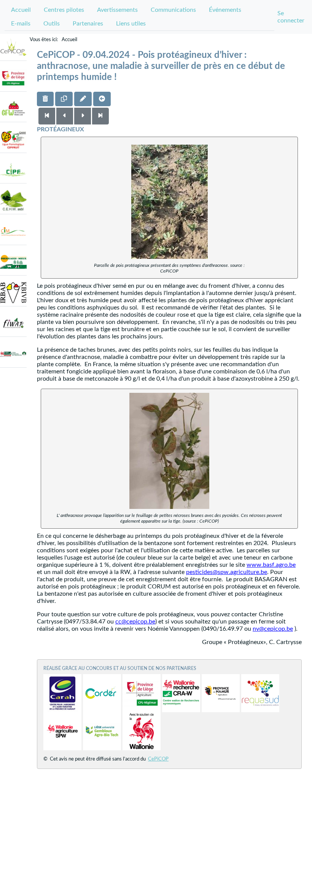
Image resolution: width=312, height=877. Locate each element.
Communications (173, 10)
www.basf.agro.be (271, 565)
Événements (225, 10)
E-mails (20, 24)
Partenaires (88, 24)
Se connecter (290, 17)
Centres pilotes (64, 10)
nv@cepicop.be (273, 629)
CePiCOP (158, 759)
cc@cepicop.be (135, 622)
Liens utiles (131, 24)
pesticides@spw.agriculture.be (226, 572)
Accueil (21, 10)
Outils (51, 24)
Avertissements (117, 10)
